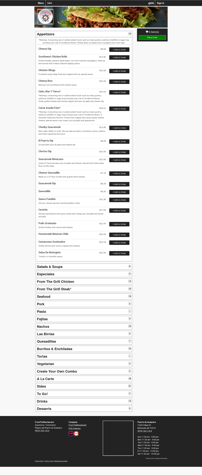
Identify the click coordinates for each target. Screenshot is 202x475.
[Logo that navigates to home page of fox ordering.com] (76, 433)
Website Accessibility (60, 461)
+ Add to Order (119, 49)
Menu (41, 3)
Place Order (152, 37)
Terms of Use (49, 461)
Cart (49, 3)
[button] (84, 34)
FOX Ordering (75, 428)
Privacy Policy (39, 461)
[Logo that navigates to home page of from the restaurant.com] (71, 433)
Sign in (160, 3)
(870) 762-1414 (42, 430)
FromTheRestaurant (78, 425)
